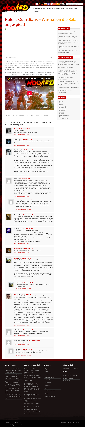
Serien (60, 116)
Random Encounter (64, 115)
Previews (61, 113)
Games (9, 115)
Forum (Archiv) (69, 378)
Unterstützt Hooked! (39, 8)
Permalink (45, 115)
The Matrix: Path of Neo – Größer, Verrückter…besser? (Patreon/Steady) (67, 90)
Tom (52, 57)
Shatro (16, 294)
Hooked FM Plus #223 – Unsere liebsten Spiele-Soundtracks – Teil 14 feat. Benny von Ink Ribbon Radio (68, 42)
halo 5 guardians (29, 115)
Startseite (63, 422)
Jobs (75, 8)
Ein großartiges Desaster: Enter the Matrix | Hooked (32, 407)
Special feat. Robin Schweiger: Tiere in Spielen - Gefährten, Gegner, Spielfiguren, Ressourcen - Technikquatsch (68, 62)
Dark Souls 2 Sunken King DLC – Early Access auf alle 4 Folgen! (67, 51)
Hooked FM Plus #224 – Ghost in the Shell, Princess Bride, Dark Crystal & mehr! (68, 37)
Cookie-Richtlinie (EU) (73, 422)
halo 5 (16, 115)
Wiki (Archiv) (68, 381)
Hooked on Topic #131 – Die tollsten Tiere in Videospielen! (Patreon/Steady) (68, 66)
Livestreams (62, 110)
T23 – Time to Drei (63, 118)
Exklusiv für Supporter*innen (55, 8)
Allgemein (61, 101)
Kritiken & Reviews (63, 109)
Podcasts (61, 112)
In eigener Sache (63, 107)
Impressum (69, 8)
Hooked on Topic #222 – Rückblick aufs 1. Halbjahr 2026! (12, 390)
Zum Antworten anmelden (21, 134)
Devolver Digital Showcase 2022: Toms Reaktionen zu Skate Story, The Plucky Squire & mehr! (68, 83)
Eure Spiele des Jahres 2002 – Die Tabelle (67, 74)
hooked (37, 115)
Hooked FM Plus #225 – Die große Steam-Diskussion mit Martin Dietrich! (68, 32)
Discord (36, 11)
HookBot (61, 77)
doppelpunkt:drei (17, 425)
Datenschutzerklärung (71, 375)
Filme (60, 103)
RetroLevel (17, 248)
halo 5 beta (21, 115)
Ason (15, 129)
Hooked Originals (63, 106)
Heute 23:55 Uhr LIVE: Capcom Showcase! (66, 78)
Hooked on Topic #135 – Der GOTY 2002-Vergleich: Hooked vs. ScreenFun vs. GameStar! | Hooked (68, 71)
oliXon (16, 258)
